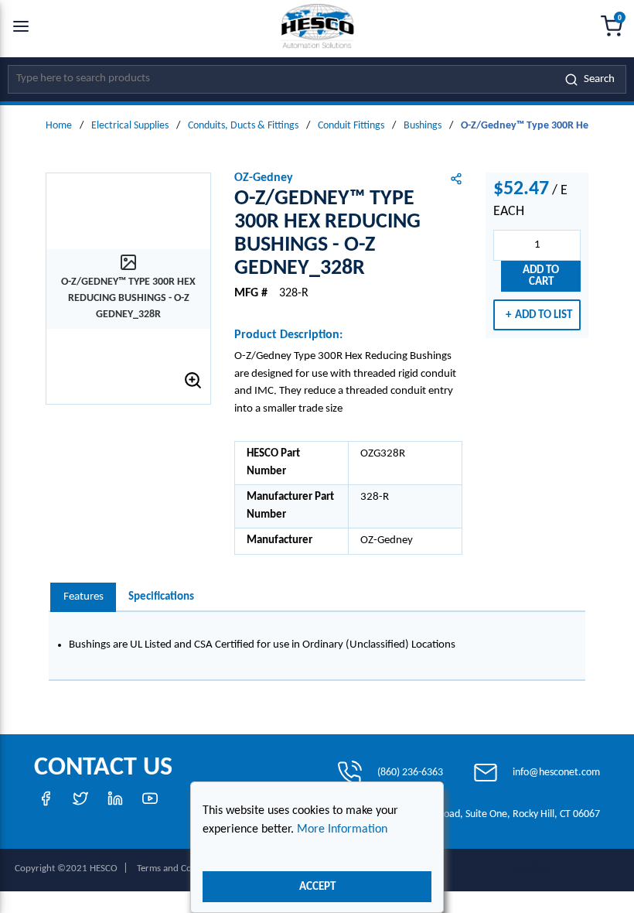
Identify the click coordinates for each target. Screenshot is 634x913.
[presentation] (83, 598)
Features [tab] (83, 597)
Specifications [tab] (161, 597)
